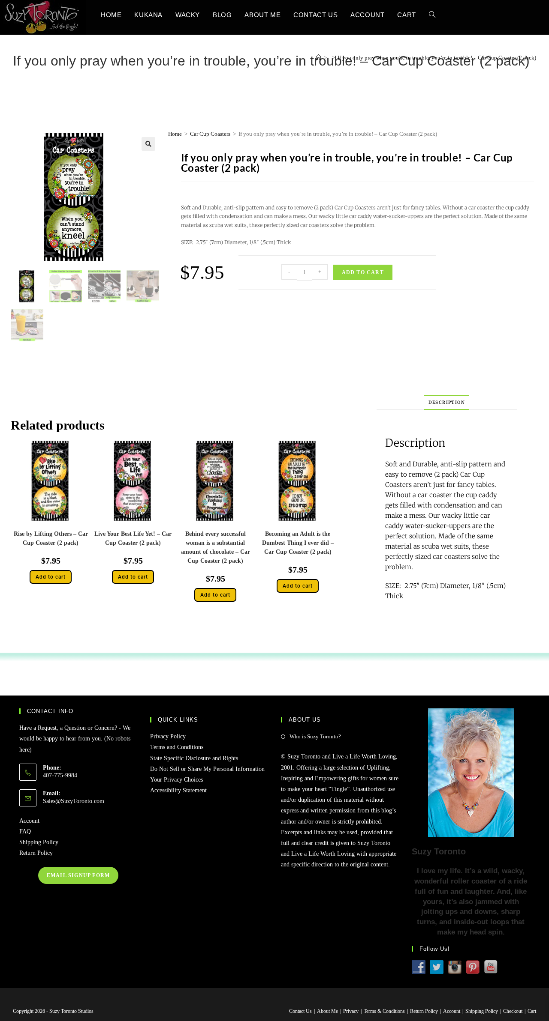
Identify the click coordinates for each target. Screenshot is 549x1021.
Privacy (351, 1011)
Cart (532, 1011)
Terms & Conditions (384, 1011)
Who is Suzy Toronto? (315, 736)
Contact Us (300, 1011)
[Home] (318, 57)
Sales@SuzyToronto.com (73, 801)
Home (175, 134)
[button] (148, 144)
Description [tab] (446, 402)
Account (29, 821)
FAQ (25, 831)
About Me (327, 1011)
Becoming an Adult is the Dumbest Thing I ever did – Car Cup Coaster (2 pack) (298, 543)
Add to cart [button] (51, 577)
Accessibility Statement (178, 790)
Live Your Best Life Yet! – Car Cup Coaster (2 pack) (133, 538)
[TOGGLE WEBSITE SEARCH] (432, 15)
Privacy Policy (168, 736)
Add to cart (363, 272)
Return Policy (36, 853)
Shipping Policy (38, 842)
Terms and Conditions (176, 747)
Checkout (512, 1011)
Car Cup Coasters (210, 134)
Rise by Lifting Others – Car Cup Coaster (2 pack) (51, 538)
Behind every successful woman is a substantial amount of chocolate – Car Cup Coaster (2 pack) (215, 547)
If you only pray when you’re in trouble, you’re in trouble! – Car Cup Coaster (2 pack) (437, 57)
